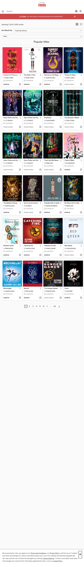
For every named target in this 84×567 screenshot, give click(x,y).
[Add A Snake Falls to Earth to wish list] (60, 212)
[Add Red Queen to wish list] (81, 255)
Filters (5, 36)
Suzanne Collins (50, 77)
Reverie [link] (26, 288)
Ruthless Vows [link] (8, 246)
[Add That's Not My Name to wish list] (60, 170)
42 (55, 306)
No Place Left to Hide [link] (72, 203)
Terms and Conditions (38, 553)
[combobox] (38, 11)
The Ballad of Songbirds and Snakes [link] (11, 203)
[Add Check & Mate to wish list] (81, 170)
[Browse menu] (80, 11)
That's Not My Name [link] (51, 160)
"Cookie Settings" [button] (48, 558)
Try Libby (22, 16)
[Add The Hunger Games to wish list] (60, 298)
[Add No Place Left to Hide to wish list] (81, 212)
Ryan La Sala (29, 291)
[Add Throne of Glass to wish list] (81, 84)
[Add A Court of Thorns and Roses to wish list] (20, 84)
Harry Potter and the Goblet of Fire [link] (31, 118)
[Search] (3, 11)
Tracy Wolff (69, 291)
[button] (77, 25)
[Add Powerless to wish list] (60, 127)
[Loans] (76, 11)
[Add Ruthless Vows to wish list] (20, 255)
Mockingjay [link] (7, 288)
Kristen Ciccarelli (51, 248)
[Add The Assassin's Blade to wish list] (81, 127)
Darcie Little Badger (51, 205)
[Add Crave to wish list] (81, 298)
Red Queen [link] (68, 246)
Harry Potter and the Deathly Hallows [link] (31, 160)
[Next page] (59, 306)
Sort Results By (7, 30)
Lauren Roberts (50, 120)
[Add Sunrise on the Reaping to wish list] (60, 84)
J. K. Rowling (8, 120)
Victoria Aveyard (71, 248)
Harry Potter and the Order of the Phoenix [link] (11, 118)
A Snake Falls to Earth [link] (52, 203)
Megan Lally (49, 163)
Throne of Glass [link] (70, 75)
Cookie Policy (57, 561)
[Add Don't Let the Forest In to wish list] (40, 212)
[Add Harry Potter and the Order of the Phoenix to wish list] (20, 127)
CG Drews (28, 205)
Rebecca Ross (9, 248)
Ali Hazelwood (70, 163)
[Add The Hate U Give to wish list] (40, 84)
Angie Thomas (30, 77)
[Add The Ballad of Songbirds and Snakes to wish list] (20, 212)
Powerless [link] (47, 118)
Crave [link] (67, 288)
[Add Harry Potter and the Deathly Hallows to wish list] (40, 170)
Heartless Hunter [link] (50, 246)
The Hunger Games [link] (51, 288)
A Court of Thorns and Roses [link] (11, 75)
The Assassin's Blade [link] (72, 118)
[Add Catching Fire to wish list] (40, 255)
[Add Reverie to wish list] (40, 298)
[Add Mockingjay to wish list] (20, 298)
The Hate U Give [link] (29, 75)
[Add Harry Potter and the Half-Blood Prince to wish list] (20, 170)
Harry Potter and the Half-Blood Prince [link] (11, 160)
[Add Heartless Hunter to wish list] (60, 255)
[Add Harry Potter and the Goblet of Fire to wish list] (40, 127)
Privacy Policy (55, 553)
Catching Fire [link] (28, 246)
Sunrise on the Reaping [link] (52, 75)
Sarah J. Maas (9, 77)
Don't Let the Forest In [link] (31, 203)
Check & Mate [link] (69, 160)
